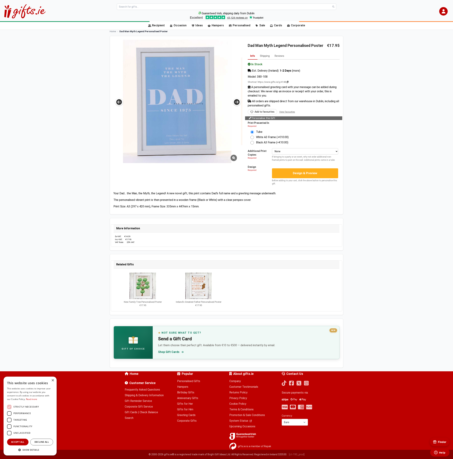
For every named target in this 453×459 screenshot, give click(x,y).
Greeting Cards (186, 415)
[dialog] (30, 416)
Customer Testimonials (243, 386)
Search (129, 418)
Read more (31, 399)
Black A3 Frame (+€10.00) (271, 142)
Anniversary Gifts (187, 398)
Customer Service (142, 383)
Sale (262, 25)
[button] (443, 11)
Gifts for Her (185, 403)
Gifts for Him (185, 409)
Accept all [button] (17, 441)
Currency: (287, 415)
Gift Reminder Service (138, 401)
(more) (296, 70)
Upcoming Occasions (242, 426)
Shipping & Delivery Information (144, 395)
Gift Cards (131, 412)
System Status (239, 420)
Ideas (199, 25)
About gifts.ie (243, 374)
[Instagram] (306, 383)
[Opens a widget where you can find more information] (439, 452)
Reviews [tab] (279, 55)
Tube (258, 131)
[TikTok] (284, 383)
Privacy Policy (238, 398)
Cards (278, 25)
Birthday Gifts (185, 392)
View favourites (287, 112)
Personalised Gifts (188, 381)
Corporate (298, 25)
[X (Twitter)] (299, 383)
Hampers (218, 25)
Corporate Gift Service (139, 406)
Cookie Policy (237, 403)
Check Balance (149, 412)
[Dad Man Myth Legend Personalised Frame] (177, 101)
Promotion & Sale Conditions (247, 415)
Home (134, 374)
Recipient (158, 25)
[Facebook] (291, 383)
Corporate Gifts (187, 420)
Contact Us (294, 374)
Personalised (241, 25)
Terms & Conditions (241, 409)
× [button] (52, 380)
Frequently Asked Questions (142, 389)
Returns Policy (238, 392)
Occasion (180, 25)
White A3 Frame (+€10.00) (271, 137)
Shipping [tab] (265, 55)
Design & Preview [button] (305, 173)
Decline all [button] (42, 441)
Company (235, 381)
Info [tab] (252, 55)
